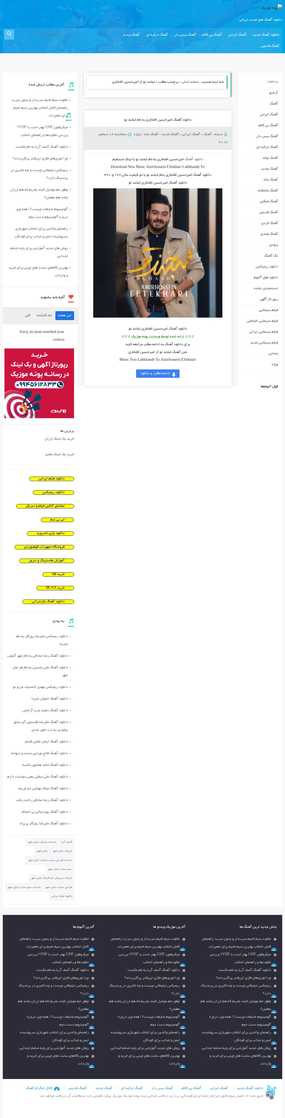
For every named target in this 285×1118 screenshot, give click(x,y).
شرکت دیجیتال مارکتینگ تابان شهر (51, 878)
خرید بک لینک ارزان (59, 439)
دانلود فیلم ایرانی (52, 479)
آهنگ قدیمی (270, 46)
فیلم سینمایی (268, 310)
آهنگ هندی (269, 234)
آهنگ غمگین (269, 202)
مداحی (273, 354)
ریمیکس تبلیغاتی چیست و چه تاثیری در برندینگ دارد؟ (39, 174)
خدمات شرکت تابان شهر (42, 842)
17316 (272, 82)
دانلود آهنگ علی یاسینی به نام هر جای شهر (40, 672)
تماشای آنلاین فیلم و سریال (45, 506)
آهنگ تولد (270, 158)
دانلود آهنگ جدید (266, 35)
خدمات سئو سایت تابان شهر (24, 887)
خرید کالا (58, 574)
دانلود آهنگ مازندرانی (48, 602)
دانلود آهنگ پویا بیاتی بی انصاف (44, 812)
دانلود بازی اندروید (50, 533)
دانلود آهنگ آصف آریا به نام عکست (42, 147)
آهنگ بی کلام (212, 35)
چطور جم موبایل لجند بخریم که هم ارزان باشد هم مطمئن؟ (39, 194)
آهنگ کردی (269, 223)
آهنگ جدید (131, 35)
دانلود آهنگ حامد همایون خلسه (45, 765)
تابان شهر (42, 851)
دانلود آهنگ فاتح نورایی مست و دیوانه (39, 754)
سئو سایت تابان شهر (60, 869)
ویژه (137, 135)
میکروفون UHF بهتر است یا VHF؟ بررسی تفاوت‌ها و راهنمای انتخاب (42, 131)
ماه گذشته (44, 316)
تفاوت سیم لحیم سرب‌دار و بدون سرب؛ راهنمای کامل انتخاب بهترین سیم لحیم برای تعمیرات (39, 108)
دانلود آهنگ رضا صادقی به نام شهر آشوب (37, 656)
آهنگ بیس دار (185, 35)
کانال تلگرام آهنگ (39, 1088)
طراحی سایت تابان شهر (58, 887)
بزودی (273, 245)
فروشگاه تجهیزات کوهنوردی (44, 547)
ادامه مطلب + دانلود (155, 374)
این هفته (64, 316)
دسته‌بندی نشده (266, 289)
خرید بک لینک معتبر (59, 455)
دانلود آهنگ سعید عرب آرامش (45, 711)
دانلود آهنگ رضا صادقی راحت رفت (42, 800)
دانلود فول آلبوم (266, 278)
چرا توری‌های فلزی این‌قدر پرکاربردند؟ (40, 159)
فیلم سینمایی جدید (264, 343)
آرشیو (273, 93)
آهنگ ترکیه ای (157, 35)
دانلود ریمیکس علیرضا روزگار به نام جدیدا (42, 640)
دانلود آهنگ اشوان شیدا (49, 699)
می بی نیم (57, 520)
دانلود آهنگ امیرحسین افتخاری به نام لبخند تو (157, 120)
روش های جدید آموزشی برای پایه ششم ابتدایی (39, 252)
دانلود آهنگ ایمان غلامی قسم (46, 742)
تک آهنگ (271, 256)
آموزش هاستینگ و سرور (47, 561)
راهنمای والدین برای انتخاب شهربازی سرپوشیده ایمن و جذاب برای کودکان (41, 233)
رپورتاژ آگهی (269, 299)
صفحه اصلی (190, 82)
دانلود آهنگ (194, 160)
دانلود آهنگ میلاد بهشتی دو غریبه (43, 789)
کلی (27, 316)
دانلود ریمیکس (267, 267)
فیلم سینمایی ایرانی (263, 332)
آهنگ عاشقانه (268, 191)
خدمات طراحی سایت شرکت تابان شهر (50, 860)
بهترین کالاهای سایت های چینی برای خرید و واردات (38, 272)
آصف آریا (66, 842)
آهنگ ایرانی (237, 35)
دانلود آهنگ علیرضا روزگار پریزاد (43, 824)
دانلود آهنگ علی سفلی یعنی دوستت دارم (37, 777)
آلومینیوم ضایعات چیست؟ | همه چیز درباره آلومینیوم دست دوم (42, 213)
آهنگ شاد (151, 135)
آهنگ (207, 135)
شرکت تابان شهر (62, 851)
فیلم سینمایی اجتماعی (262, 321)
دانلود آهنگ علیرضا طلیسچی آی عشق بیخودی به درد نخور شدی (41, 726)
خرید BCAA (55, 588)
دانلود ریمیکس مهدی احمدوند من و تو (40, 687)
